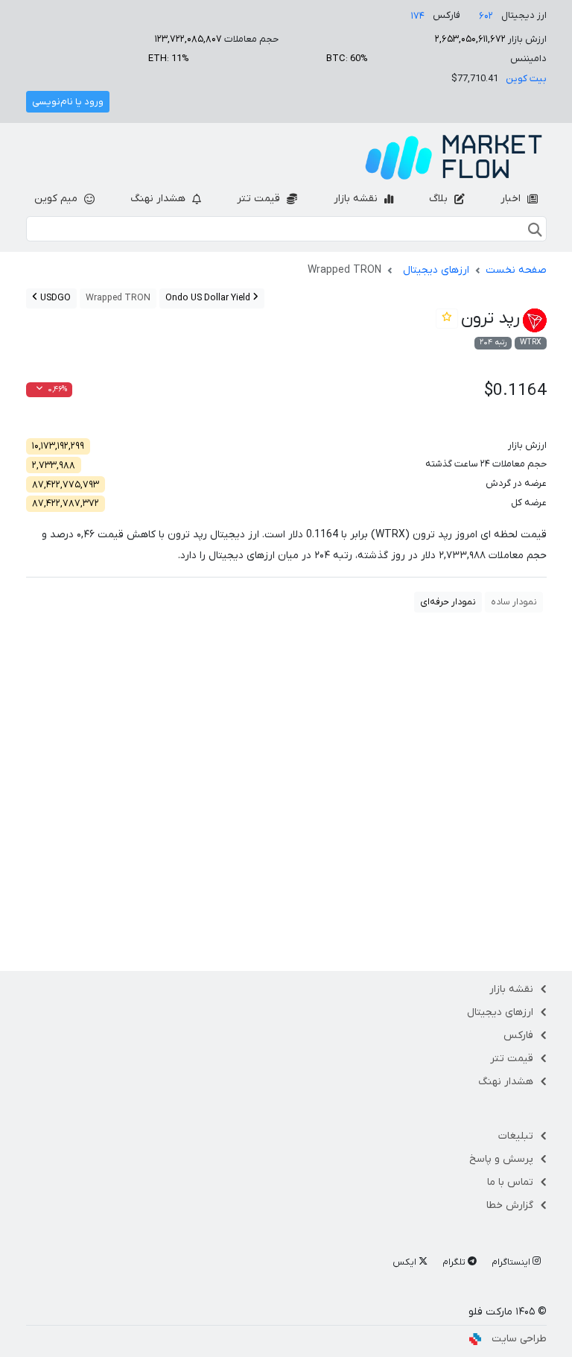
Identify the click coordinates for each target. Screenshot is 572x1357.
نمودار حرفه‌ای (448, 602)
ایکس (406, 1262)
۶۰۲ (486, 16)
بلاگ (440, 199)
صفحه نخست (516, 270)
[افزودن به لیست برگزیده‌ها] (447, 319)
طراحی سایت (519, 1339)
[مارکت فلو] (453, 157)
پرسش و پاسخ (501, 1159)
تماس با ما (510, 1182)
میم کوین (57, 199)
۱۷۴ (418, 16)
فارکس (518, 1035)
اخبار (512, 199)
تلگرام (455, 1262)
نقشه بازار (357, 199)
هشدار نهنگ (159, 199)
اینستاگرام (512, 1262)
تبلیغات (515, 1136)
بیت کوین (526, 78)
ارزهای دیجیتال (436, 270)
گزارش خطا (509, 1205)
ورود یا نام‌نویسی (68, 101)
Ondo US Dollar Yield (208, 298)
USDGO (54, 298)
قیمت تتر (260, 199)
